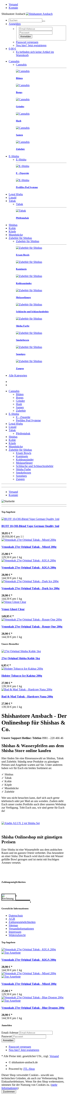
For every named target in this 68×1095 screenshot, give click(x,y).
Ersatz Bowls (23, 453)
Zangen (20, 479)
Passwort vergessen (27, 42)
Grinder (20, 400)
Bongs (19, 397)
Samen (20, 407)
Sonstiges (21, 475)
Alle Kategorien (18, 375)
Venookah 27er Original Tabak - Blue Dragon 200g (32, 1007)
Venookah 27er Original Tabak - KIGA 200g (28, 567)
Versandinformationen (21, 928)
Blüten (20, 394)
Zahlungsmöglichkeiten (22, 922)
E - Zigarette (23, 417)
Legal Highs (16, 194)
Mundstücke (16, 234)
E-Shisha (14, 156)
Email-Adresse (9, 1032)
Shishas (13, 224)
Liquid (12, 197)
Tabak (12, 200)
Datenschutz (16, 915)
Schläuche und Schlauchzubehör (34, 466)
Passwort (6, 1036)
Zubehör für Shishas (20, 238)
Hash (19, 404)
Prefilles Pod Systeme (28, 420)
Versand (13, 4)
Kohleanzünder (25, 459)
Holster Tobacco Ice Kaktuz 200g (21, 675)
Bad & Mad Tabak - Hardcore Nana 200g (27, 696)
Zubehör (21, 410)
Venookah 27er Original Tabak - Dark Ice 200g (30, 588)
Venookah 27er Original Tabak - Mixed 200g (28, 546)
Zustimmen (9, 1091)
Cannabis (14, 61)
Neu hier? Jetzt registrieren (31, 45)
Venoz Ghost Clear (13, 609)
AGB (12, 918)
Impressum (15, 931)
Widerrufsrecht (17, 935)
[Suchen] (43, 21)
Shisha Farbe (23, 469)
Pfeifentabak (23, 433)
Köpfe (12, 231)
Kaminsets (22, 456)
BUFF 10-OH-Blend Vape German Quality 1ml (30, 526)
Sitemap (13, 925)
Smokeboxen (23, 472)
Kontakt (13, 7)
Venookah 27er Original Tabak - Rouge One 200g (31, 626)
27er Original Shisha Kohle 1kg (20, 658)
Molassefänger (24, 462)
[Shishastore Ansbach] (39, 13)
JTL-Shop (29, 1068)
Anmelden (25, 36)
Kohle (12, 228)
